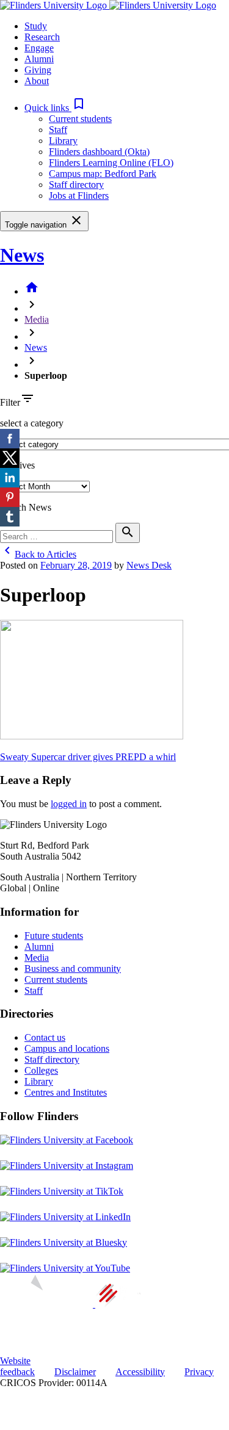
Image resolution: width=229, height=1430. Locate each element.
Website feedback (17, 1366)
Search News (25, 507)
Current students (80, 118)
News (22, 255)
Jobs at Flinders (79, 195)
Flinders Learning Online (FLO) (111, 162)
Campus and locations (66, 1048)
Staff (58, 129)
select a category (32, 423)
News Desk (149, 565)
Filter (10, 402)
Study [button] (35, 26)
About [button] (36, 81)
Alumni (39, 946)
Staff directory (76, 184)
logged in (69, 804)
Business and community (72, 968)
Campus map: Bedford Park (102, 173)
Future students (53, 935)
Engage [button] (39, 48)
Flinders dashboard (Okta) (99, 151)
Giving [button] (37, 70)
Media (36, 319)
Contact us (44, 1037)
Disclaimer (75, 1372)
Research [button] (42, 37)
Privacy (199, 1372)
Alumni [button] (39, 59)
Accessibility (140, 1372)
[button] (55, 107)
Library (63, 140)
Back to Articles (38, 554)
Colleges (41, 1070)
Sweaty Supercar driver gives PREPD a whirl (88, 757)
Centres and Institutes (65, 1092)
